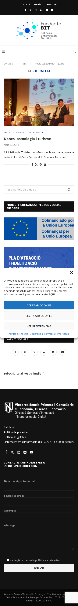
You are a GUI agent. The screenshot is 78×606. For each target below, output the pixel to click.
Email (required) (14, 495)
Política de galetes (18, 333)
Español (39, 4)
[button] (72, 273)
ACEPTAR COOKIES (39, 305)
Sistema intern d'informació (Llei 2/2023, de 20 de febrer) (39, 442)
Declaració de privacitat (42, 333)
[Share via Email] (45, 164)
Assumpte (10, 510)
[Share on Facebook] (32, 164)
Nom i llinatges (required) (19, 481)
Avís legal (9, 427)
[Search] (74, 51)
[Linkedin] (41, 10)
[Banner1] (39, 228)
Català (26, 4)
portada (8, 63)
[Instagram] (36, 10)
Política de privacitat (16, 432)
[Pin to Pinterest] (41, 164)
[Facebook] (25, 10)
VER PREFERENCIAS (39, 326)
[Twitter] (30, 10)
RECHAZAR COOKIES (39, 315)
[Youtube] (52, 10)
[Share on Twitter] (36, 164)
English (52, 4)
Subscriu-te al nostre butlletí (23, 373)
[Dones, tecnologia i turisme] (39, 102)
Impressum (63, 333)
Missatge (9, 525)
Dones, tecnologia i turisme (27, 138)
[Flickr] (47, 10)
